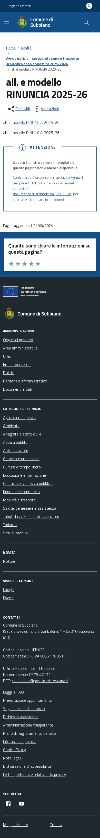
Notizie (9, 561)
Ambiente (11, 426)
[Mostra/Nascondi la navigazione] (6, 22)
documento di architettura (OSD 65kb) (42, 194)
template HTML (25, 183)
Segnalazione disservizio (24, 708)
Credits (56, 825)
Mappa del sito (15, 825)
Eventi (8, 598)
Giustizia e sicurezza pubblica (28, 483)
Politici (8, 373)
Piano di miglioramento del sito (29, 733)
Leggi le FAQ (13, 692)
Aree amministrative (20, 348)
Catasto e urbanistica (21, 459)
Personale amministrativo (25, 381)
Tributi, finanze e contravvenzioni (31, 516)
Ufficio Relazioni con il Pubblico (29, 668)
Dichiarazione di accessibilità (27, 766)
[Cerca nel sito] (86, 22)
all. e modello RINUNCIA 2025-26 (31, 122)
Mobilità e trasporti (19, 500)
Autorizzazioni (15, 450)
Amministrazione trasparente (28, 725)
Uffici (7, 356)
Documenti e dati (17, 389)
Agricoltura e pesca (19, 417)
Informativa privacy (19, 741)
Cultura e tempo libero (22, 467)
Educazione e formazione (24, 475)
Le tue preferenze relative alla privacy (34, 774)
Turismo (10, 524)
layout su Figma (67, 177)
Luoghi (8, 589)
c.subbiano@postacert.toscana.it (40, 681)
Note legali (12, 758)
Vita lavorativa (15, 533)
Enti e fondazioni (17, 364)
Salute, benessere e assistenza (29, 508)
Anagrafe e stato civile (22, 434)
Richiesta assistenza (20, 717)
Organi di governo (18, 340)
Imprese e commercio (21, 492)
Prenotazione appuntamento (27, 700)
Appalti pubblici (15, 442)
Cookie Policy (14, 750)
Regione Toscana (19, 6)
